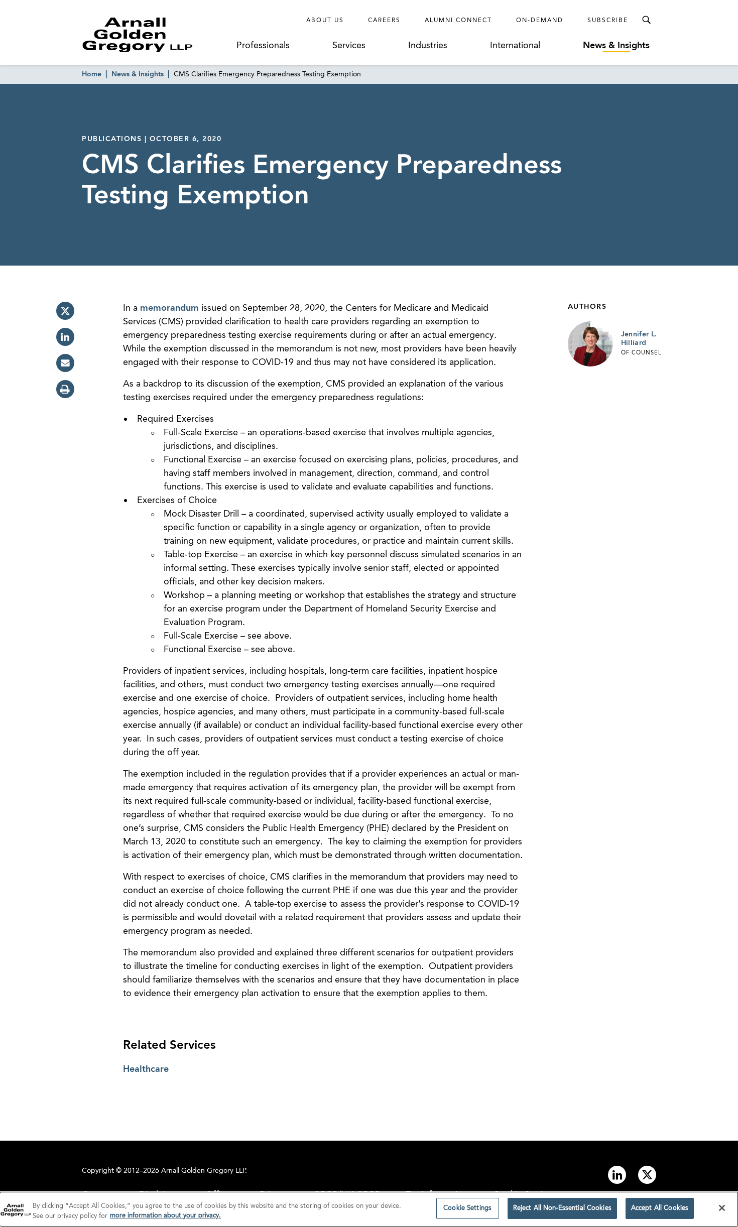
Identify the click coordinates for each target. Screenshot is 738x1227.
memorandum (169, 308)
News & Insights (616, 45)
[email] (65, 363)
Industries (427, 45)
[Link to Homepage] (156, 35)
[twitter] (65, 311)
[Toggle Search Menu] (646, 20)
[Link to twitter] (647, 1175)
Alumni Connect (458, 21)
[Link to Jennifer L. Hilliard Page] (590, 343)
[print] (65, 389)
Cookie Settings (467, 1208)
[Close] (722, 1208)
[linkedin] (65, 337)
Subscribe (607, 21)
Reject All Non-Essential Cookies (562, 1208)
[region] (369, 1209)
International (515, 45)
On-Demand (539, 21)
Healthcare (146, 1069)
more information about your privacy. (165, 1216)
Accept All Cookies (659, 1208)
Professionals (263, 45)
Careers (384, 21)
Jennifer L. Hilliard (639, 339)
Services (348, 45)
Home (91, 74)
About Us (325, 21)
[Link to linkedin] (617, 1175)
